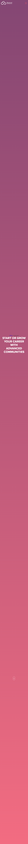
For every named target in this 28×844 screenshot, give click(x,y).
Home (10, 335)
